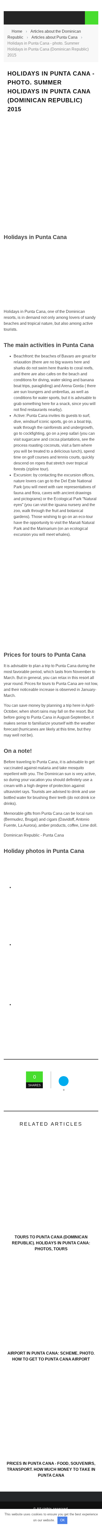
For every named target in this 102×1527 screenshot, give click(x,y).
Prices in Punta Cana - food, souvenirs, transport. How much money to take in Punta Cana (51, 1469)
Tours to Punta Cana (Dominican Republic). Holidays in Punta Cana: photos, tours (51, 1243)
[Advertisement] (51, 173)
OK (62, 1520)
